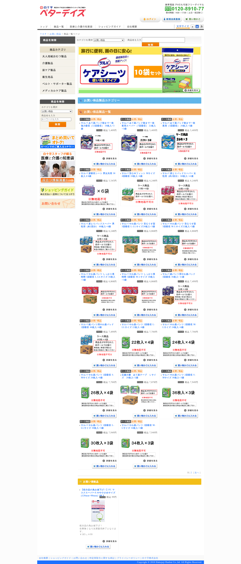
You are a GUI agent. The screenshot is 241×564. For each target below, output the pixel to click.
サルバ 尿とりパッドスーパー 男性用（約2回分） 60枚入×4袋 (98, 225)
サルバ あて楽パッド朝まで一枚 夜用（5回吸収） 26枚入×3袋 (178, 124)
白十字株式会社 (150, 558)
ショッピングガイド (109, 26)
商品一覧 (59, 26)
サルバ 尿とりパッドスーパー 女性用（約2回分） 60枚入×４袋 (179, 175)
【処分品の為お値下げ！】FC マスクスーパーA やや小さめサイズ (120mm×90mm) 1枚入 (98, 492)
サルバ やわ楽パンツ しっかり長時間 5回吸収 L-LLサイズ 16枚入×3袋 (98, 277)
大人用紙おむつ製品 (57, 56)
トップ (44, 26)
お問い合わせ (80, 558)
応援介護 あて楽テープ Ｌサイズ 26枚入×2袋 (139, 376)
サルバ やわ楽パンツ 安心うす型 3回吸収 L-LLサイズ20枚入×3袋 (138, 225)
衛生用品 (57, 76)
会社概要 (132, 26)
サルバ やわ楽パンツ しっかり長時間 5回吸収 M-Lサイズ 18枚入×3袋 (138, 277)
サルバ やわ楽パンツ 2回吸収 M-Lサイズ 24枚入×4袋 (179, 326)
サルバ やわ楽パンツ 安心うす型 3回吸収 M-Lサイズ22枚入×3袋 (179, 225)
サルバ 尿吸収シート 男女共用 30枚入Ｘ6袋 (98, 175)
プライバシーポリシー (128, 558)
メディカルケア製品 (57, 90)
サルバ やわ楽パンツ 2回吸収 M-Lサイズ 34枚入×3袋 (139, 426)
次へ (197, 472)
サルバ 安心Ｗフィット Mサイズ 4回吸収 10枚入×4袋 (138, 175)
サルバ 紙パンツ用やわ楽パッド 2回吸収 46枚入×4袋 (97, 326)
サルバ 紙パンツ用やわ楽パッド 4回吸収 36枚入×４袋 (178, 275)
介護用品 (57, 63)
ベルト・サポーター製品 (57, 83)
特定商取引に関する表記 (102, 558)
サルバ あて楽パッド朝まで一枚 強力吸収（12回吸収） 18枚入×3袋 (98, 126)
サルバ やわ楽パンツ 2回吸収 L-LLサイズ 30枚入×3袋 (97, 426)
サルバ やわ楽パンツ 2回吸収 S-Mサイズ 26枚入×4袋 (97, 376)
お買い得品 (55, 34)
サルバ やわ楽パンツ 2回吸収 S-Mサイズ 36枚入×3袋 (179, 376)
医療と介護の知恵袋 (81, 26)
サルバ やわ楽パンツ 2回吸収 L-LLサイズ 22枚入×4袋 (138, 326)
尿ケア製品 (57, 70)
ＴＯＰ (43, 34)
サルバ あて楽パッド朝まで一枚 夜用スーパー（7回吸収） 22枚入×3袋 (139, 126)
